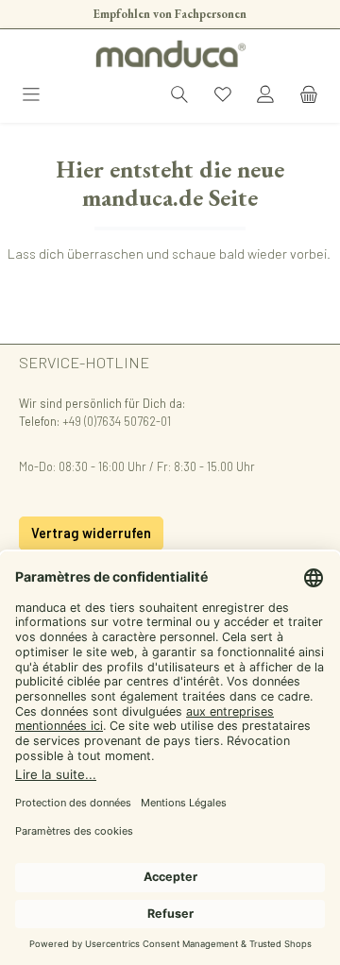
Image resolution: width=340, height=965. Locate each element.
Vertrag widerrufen (91, 533)
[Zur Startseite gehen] (170, 54)
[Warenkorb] (309, 95)
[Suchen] (179, 95)
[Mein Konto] (265, 95)
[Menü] (31, 95)
